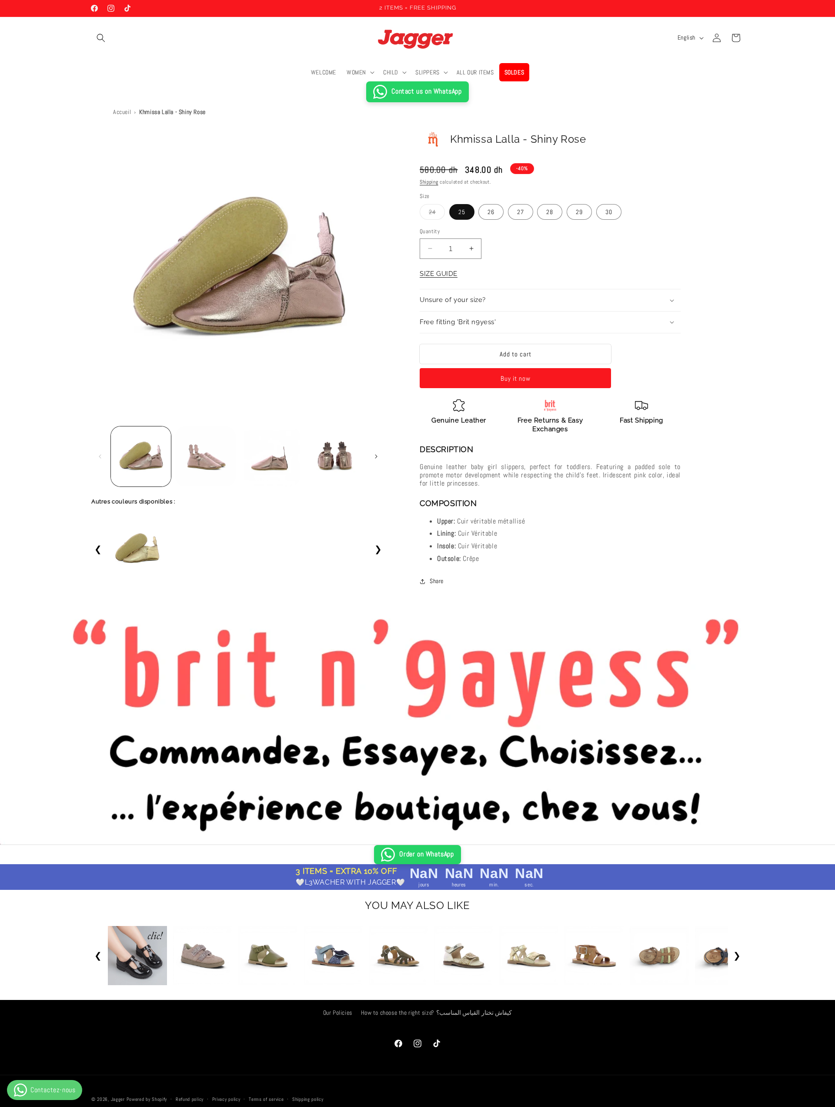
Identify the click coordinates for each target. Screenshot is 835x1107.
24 (437, 214)
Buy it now (516, 378)
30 (608, 212)
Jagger (119, 1099)
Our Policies (337, 1012)
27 (520, 212)
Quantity (430, 231)
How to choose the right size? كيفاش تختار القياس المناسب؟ (436, 1012)
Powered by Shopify (147, 1099)
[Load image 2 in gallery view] (205, 456)
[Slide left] (100, 456)
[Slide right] (376, 456)
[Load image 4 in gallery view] (334, 456)
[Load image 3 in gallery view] (270, 456)
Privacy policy (226, 1099)
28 (549, 212)
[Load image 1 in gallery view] (141, 456)
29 (579, 212)
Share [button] (437, 581)
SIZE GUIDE (439, 274)
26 (491, 212)
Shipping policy (308, 1099)
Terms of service (266, 1099)
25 (461, 212)
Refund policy (190, 1099)
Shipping (429, 181)
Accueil (122, 112)
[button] (100, 37)
